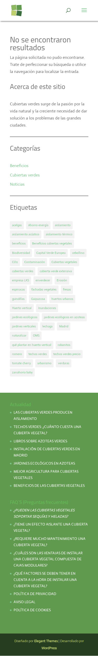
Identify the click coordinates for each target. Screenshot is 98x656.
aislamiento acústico (25, 234)
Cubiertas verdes (25, 175)
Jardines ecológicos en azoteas (44, 463)
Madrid (63, 326)
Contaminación (34, 262)
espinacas (18, 289)
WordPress (49, 648)
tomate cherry (21, 363)
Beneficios (19, 165)
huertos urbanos (62, 299)
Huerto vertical (22, 308)
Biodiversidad (21, 253)
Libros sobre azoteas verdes (40, 441)
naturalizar (19, 335)
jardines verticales (24, 326)
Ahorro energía (38, 225)
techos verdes (37, 354)
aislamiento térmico (59, 234)
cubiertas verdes (22, 271)
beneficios (19, 243)
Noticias (17, 184)
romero (17, 354)
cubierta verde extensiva (56, 271)
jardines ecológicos (24, 317)
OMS (36, 335)
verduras (63, 363)
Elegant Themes (46, 641)
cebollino (78, 253)
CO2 (15, 262)
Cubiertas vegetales (64, 262)
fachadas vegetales (43, 289)
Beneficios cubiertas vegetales (52, 243)
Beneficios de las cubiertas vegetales (49, 485)
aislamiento (63, 225)
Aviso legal (24, 602)
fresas (67, 289)
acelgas (17, 225)
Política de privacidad (35, 593)
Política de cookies (32, 610)
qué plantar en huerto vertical (31, 345)
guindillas (18, 299)
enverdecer (43, 280)
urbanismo (44, 363)
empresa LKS (20, 280)
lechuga (47, 326)
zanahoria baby (22, 372)
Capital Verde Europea (51, 253)
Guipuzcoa (38, 299)
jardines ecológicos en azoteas (64, 317)
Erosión (62, 280)
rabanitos (64, 345)
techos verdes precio (66, 354)
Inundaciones (47, 308)
